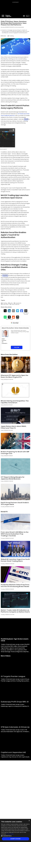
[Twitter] (5, 310)
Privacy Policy (10, 834)
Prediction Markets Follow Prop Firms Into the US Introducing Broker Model (15, 585)
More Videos (5, 656)
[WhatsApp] (5, 317)
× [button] (29, 820)
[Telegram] (17, 310)
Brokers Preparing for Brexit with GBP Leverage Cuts (15, 452)
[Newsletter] (24, 16)
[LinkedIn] (9, 310)
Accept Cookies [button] (15, 838)
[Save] (17, 318)
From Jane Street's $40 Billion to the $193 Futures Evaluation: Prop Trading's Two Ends (14, 534)
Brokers (9, 19)
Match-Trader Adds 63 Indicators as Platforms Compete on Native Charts (15, 611)
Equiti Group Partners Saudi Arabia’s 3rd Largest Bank (15, 503)
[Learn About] (25, 312)
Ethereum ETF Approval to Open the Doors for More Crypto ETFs (14, 376)
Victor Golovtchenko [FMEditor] (19, 27)
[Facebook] (21, 310)
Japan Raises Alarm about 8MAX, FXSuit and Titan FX (13, 427)
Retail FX (6, 19)
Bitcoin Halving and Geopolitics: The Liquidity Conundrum (15, 402)
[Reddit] (13, 317)
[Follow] (9, 318)
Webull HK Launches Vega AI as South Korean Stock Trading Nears (15, 560)
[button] (15, 836)
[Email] (13, 310)
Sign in (27, 16)
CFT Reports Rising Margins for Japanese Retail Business (12, 478)
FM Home (2, 19)
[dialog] (15, 830)
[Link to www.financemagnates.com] (15, 365)
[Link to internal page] (5, 333)
